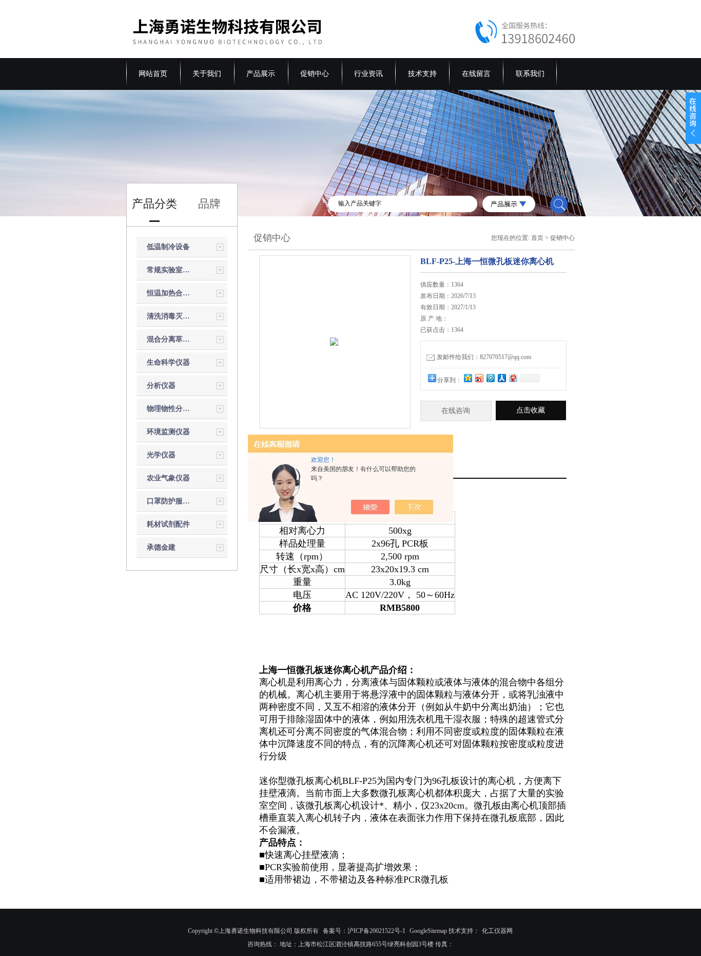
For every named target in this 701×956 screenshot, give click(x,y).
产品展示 (260, 74)
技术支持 (422, 74)
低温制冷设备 (168, 247)
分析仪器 (161, 385)
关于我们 (206, 74)
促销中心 (314, 74)
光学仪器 (161, 455)
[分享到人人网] (501, 377)
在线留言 (476, 74)
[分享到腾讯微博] (490, 377)
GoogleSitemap (428, 930)
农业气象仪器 (168, 478)
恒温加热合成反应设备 (171, 293)
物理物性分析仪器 (171, 409)
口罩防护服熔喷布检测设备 (171, 501)
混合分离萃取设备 (171, 339)
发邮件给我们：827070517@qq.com (484, 357)
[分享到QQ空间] (467, 377)
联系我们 (530, 74)
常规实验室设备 (171, 270)
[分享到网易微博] (512, 377)
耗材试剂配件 (168, 524)
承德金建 (161, 547)
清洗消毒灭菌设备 (171, 316)
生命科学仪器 (168, 362)
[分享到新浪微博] (478, 377)
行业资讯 (368, 74)
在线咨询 (455, 411)
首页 (537, 237)
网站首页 (153, 74)
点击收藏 (530, 410)
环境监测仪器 (168, 432)
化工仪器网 (497, 930)
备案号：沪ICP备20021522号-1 (364, 930)
